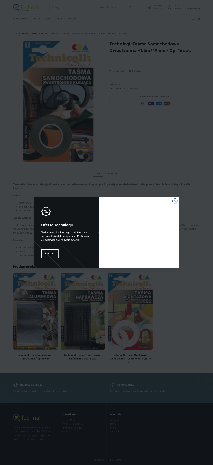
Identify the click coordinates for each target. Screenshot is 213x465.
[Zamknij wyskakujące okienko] (175, 201)
